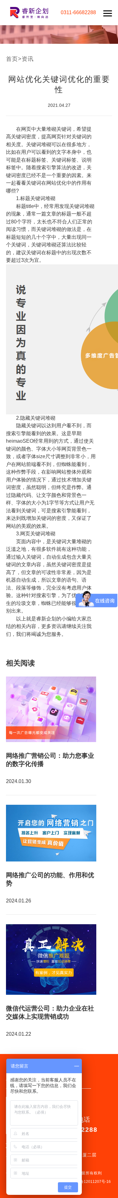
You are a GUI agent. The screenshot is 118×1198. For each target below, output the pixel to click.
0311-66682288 (78, 12)
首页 (12, 59)
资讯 (28, 59)
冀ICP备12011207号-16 (90, 1181)
